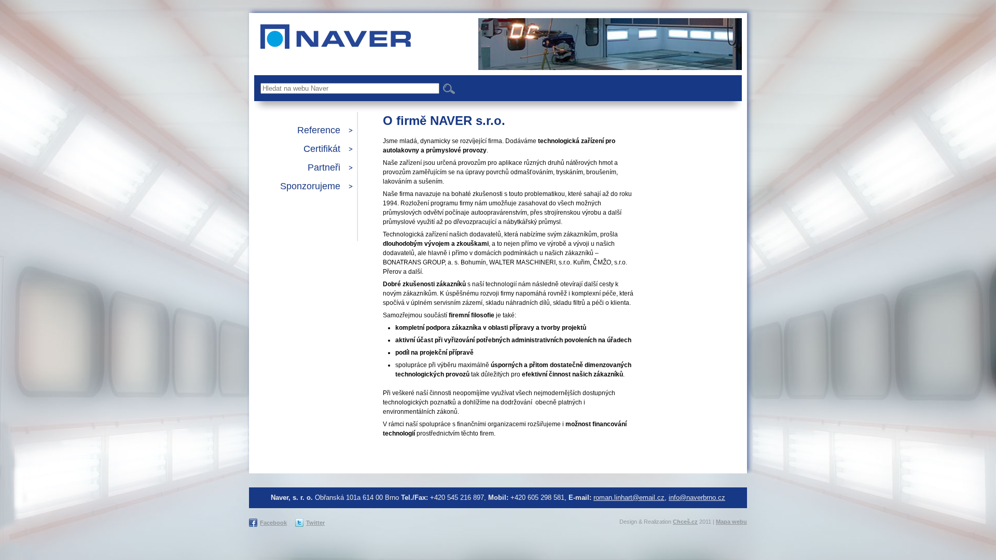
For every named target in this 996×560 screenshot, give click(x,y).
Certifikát (321, 149)
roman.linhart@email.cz (629, 497)
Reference (318, 130)
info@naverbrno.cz (697, 497)
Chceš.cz (685, 522)
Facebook (273, 523)
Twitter (315, 523)
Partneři (324, 167)
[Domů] (332, 33)
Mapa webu (731, 522)
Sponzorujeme (310, 186)
